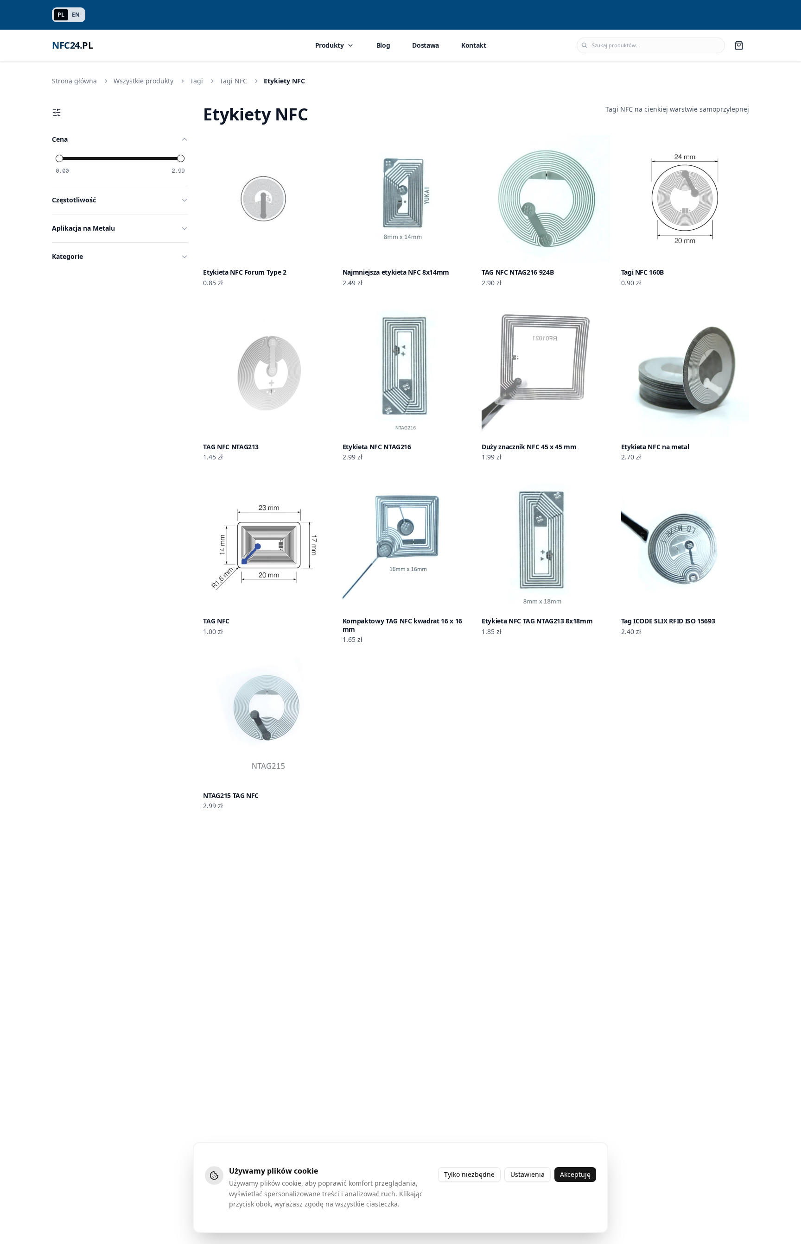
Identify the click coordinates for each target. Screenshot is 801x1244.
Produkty (329, 45)
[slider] (59, 158)
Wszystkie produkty (143, 80)
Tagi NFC (233, 80)
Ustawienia (527, 1174)
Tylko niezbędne (469, 1174)
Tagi (196, 80)
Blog (383, 45)
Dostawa (425, 45)
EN (76, 15)
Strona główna (74, 80)
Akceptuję (575, 1174)
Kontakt (473, 45)
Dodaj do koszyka (272, 255)
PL (60, 15)
